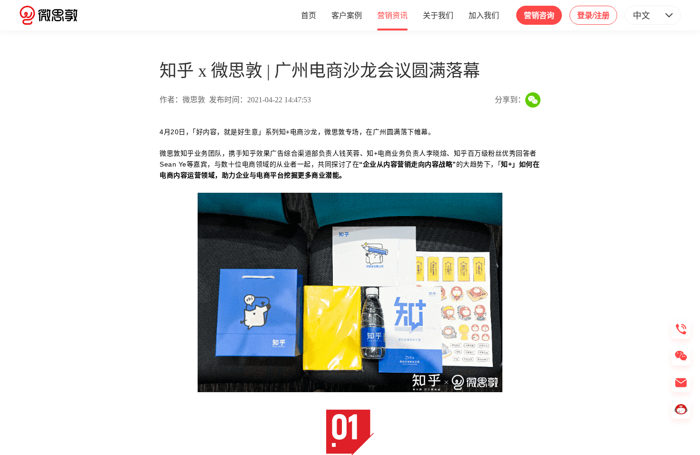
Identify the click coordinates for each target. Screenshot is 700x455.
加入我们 (484, 15)
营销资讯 (392, 15)
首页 (308, 15)
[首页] (48, 15)
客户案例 (346, 15)
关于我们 (438, 15)
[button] (653, 15)
